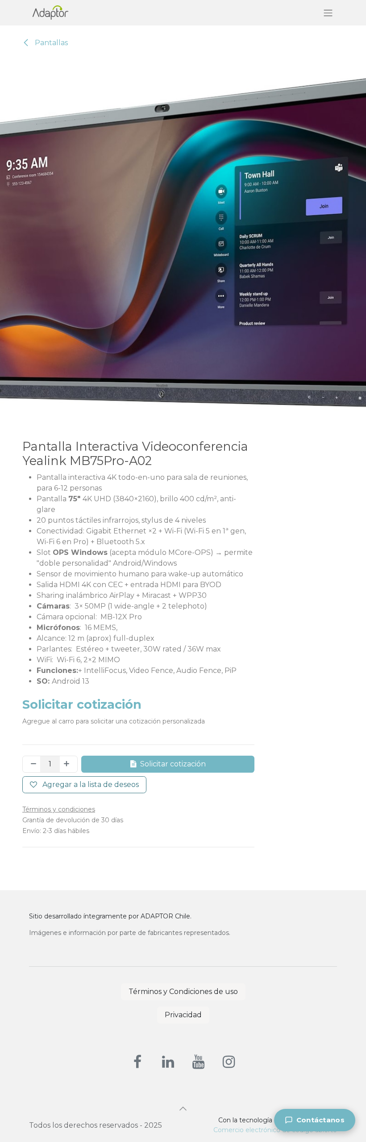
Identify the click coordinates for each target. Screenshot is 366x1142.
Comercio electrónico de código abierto (275, 1130)
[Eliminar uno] (32, 764)
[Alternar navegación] (328, 13)
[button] (183, 1108)
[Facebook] (137, 1062)
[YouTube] (198, 1062)
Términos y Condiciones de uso (183, 991)
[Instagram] (228, 1062)
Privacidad (183, 1015)
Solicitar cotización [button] (173, 764)
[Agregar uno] (68, 764)
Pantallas (50, 42)
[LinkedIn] (168, 1062)
